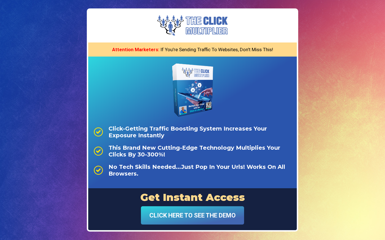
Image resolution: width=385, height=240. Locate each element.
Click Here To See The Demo (192, 215)
